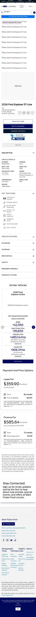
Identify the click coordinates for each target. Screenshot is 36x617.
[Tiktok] (15, 540)
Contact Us (9, 524)
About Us (29, 555)
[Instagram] (7, 540)
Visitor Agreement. (7, 595)
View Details (18, 361)
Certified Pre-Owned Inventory (14, 565)
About (29, 549)
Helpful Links (21, 550)
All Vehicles (14, 550)
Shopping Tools (6, 550)
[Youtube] (11, 540)
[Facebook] (3, 540)
